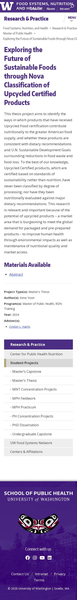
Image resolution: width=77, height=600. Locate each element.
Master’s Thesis (24, 380)
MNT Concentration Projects (34, 389)
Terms (39, 580)
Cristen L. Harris (19, 327)
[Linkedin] (50, 557)
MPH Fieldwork (24, 398)
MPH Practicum (24, 407)
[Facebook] (27, 557)
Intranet (65, 8)
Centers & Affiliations (26, 451)
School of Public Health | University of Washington (38, 496)
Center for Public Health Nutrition (36, 354)
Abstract (16, 274)
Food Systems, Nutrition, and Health (45, 3)
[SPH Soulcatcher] (38, 524)
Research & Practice (27, 344)
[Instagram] (35, 557)
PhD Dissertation (25, 425)
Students (36, 8)
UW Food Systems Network (31, 443)
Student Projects (24, 363)
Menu (72, 17)
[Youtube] (42, 557)
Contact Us (20, 573)
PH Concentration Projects (32, 416)
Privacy (60, 573)
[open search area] (72, 6)
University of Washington (7, 5)
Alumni (51, 8)
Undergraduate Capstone (32, 434)
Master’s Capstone (26, 371)
